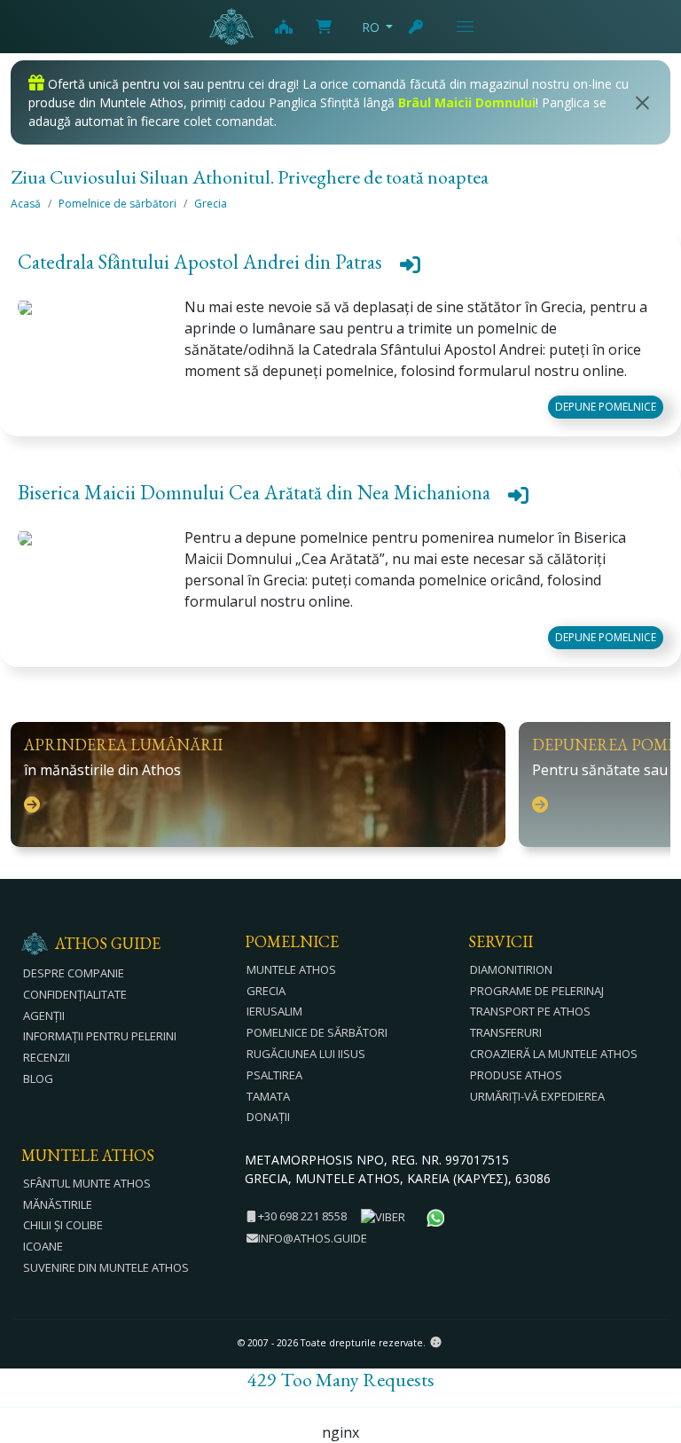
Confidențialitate (75, 994)
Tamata (268, 1096)
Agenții (44, 1015)
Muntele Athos (291, 969)
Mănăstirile (57, 1204)
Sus (650, 1332)
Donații (268, 1117)
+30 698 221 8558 (301, 1216)
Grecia (210, 203)
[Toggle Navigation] (465, 26)
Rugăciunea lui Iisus (306, 1054)
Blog (38, 1078)
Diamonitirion (511, 969)
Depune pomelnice (605, 406)
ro (371, 27)
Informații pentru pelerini (99, 1036)
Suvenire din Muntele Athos (106, 1267)
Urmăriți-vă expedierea (537, 1096)
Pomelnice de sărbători (117, 203)
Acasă (26, 203)
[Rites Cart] (283, 26)
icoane (43, 1246)
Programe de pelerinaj (537, 991)
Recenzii (46, 1057)
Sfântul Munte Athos (87, 1183)
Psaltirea (274, 1075)
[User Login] (417, 26)
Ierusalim (274, 1011)
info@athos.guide (312, 1238)
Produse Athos (516, 1075)
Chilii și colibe (63, 1225)
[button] (340, 265)
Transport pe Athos (530, 1011)
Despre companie (73, 973)
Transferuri (506, 1032)
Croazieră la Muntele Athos (554, 1054)
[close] (642, 103)
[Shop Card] (324, 26)
